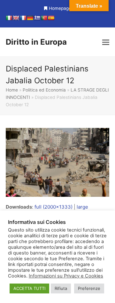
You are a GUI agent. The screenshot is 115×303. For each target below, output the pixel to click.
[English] (16, 17)
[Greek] (37, 17)
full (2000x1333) (53, 207)
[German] (30, 17)
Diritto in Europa (36, 42)
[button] (105, 42)
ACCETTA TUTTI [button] (29, 288)
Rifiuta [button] (61, 288)
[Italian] (9, 17)
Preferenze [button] (89, 288)
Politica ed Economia (44, 89)
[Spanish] (51, 17)
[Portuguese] (44, 17)
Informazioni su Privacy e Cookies (66, 276)
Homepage (60, 8)
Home (12, 89)
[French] (23, 17)
